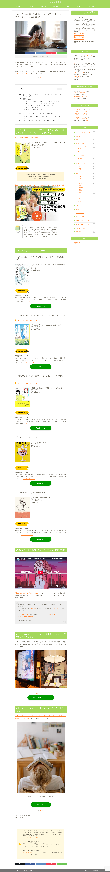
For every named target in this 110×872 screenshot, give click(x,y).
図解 (85, 205)
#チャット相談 (54, 608)
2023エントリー (86, 160)
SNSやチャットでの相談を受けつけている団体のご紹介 (38, 113)
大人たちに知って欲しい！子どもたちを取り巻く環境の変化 (39, 120)
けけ (86, 181)
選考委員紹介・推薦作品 (85, 220)
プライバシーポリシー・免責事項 (32, 837)
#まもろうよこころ (23, 614)
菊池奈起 (86, 201)
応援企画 (85, 232)
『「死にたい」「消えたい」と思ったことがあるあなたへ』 (39, 103)
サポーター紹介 (85, 216)
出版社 (86, 168)
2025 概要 (18, 6)
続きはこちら (41, 804)
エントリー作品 (85, 155)
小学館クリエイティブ (79, 113)
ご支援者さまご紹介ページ (80, 96)
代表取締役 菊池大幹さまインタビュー (83, 92)
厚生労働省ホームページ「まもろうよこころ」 (28, 593)
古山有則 (86, 189)
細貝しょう (76, 243)
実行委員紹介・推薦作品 (85, 224)
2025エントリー (86, 158)
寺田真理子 (86, 187)
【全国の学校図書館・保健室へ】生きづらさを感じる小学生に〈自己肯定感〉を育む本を (40, 185)
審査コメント (85, 139)
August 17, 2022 (37, 620)
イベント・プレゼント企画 (85, 132)
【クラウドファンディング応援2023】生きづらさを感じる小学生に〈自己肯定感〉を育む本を (42, 95)
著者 (86, 166)
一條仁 (86, 192)
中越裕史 (86, 200)
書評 (85, 173)
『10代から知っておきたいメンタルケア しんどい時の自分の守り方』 (41, 101)
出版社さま (56, 6)
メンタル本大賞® (55, 2)
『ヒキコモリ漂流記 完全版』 (32, 107)
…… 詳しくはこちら (29, 301)
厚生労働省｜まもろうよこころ (31, 852)
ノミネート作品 (85, 143)
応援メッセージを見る (81, 111)
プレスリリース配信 (79, 72)
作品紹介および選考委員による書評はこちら (27, 137)
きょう (86, 176)
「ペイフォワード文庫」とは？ (41, 693)
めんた (86, 196)
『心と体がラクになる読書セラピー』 (33, 109)
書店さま (68, 6)
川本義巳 (86, 185)
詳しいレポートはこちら (40, 697)
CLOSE (59, 89)
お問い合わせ (32, 870)
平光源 (86, 178)
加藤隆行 (86, 190)
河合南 (86, 180)
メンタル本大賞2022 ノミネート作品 (27, 320)
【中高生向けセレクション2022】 (32, 99)
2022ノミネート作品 (79, 37)
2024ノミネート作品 (79, 35)
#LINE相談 (33, 608)
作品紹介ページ (40, 306)
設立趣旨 (91, 6)
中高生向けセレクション (85, 228)
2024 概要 (31, 6)
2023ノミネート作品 (79, 36)
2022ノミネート (86, 150)
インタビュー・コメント (85, 163)
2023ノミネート (86, 148)
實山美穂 (86, 183)
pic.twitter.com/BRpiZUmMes (25, 616)
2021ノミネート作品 (79, 39)
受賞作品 (85, 136)
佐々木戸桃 (86, 194)
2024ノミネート (86, 146)
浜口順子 (86, 198)
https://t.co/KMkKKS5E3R (48, 614)
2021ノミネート (86, 151)
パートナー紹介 (85, 213)
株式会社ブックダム (79, 117)
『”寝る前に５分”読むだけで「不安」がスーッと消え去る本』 (39, 105)
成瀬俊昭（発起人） (79, 242)
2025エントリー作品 (79, 33)
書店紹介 (85, 209)
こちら (81, 79)
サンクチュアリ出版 (79, 109)
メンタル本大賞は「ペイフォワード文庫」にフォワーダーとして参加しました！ (42, 117)
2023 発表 (44, 6)
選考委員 (80, 6)
